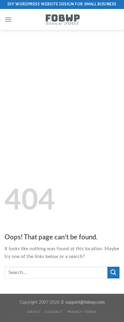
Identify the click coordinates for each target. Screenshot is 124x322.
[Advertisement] (62, 95)
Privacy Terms (82, 312)
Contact (54, 312)
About (34, 312)
